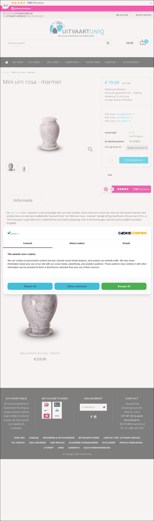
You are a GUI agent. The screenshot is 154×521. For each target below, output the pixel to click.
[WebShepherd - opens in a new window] (132, 233)
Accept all (124, 286)
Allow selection (77, 286)
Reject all (30, 286)
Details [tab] (126, 243)
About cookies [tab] (77, 243)
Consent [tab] (27, 243)
